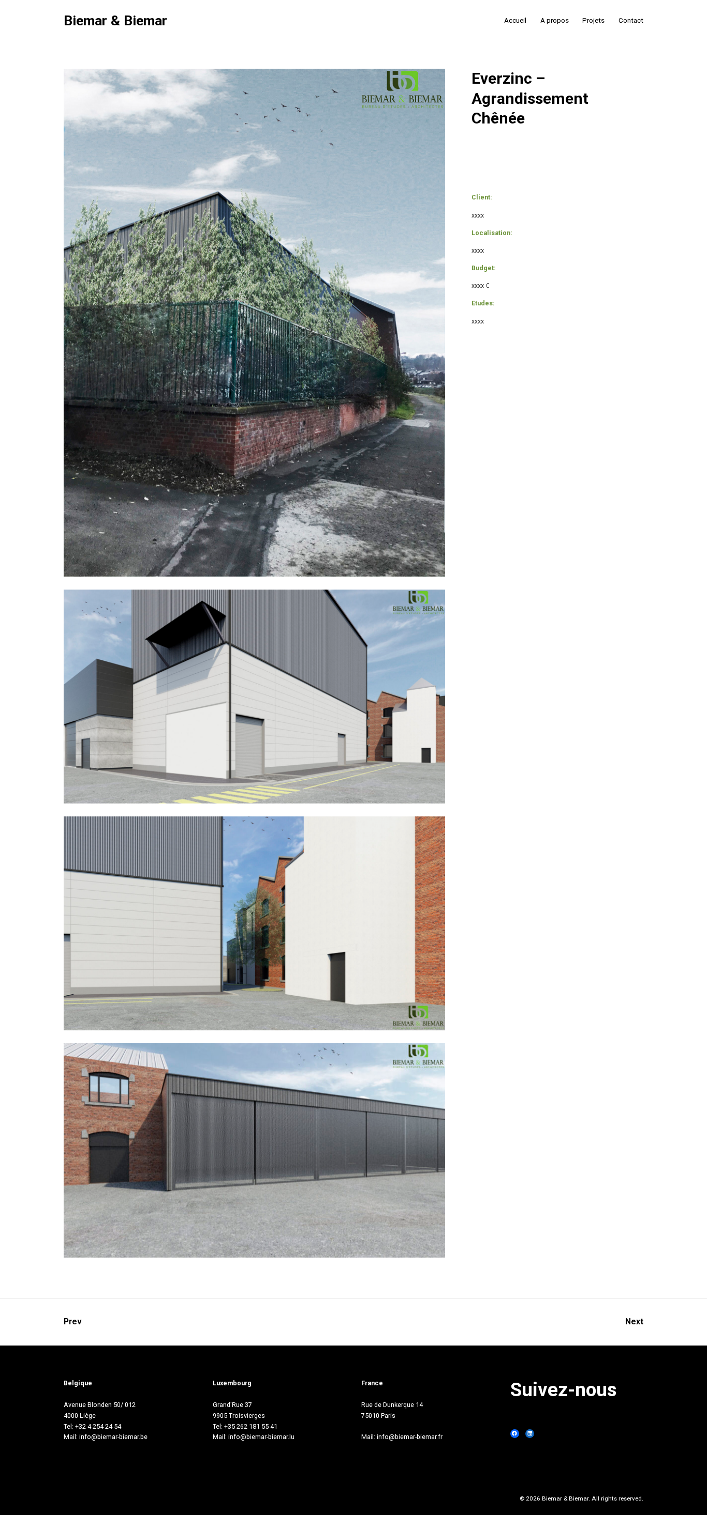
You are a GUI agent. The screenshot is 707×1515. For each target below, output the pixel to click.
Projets (593, 20)
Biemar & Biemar (115, 21)
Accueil (515, 20)
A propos (554, 20)
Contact (630, 20)
